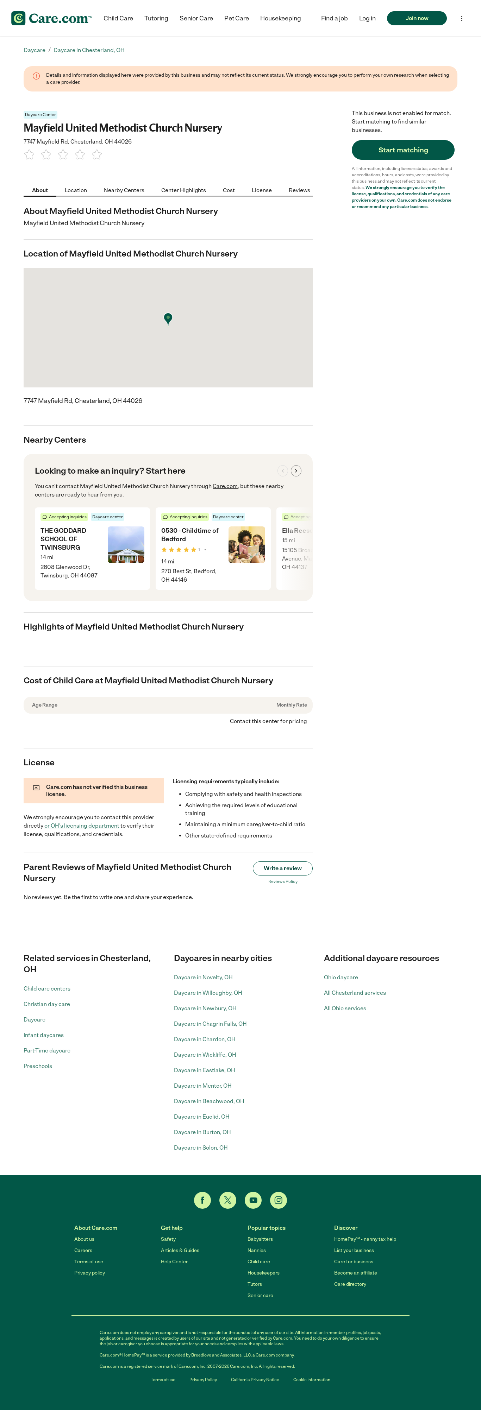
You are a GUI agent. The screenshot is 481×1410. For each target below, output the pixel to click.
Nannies (257, 1250)
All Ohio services (345, 1008)
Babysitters (260, 1239)
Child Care (118, 18)
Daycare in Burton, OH (202, 1132)
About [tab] (40, 189)
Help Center (174, 1262)
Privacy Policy (203, 1379)
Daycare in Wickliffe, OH (205, 1054)
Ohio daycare (341, 977)
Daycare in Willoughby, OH (208, 992)
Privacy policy (89, 1273)
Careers (83, 1250)
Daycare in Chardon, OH (205, 1039)
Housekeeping (280, 18)
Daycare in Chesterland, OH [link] (89, 50)
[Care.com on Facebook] (202, 1200)
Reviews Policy (283, 881)
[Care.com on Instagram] (278, 1200)
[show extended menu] (462, 18)
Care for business (353, 1262)
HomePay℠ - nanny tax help (365, 1239)
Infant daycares (44, 1035)
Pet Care (236, 18)
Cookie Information (311, 1379)
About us (84, 1239)
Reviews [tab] (299, 189)
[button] (367, 18)
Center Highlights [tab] (183, 189)
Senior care (260, 1295)
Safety (168, 1239)
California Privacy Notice (255, 1379)
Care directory (350, 1284)
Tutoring (156, 18)
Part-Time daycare (47, 1050)
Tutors (255, 1284)
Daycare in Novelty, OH (203, 977)
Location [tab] (76, 189)
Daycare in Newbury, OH (205, 1008)
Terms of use (88, 1262)
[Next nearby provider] (296, 470)
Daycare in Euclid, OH (202, 1116)
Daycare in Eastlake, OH (204, 1070)
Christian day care (47, 1004)
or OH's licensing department (81, 825)
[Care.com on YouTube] (253, 1200)
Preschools (38, 1066)
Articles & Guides (180, 1250)
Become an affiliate (355, 1273)
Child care (259, 1262)
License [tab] (262, 189)
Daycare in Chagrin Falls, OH (210, 1023)
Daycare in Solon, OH (201, 1147)
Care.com (225, 486)
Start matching (403, 150)
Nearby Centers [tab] (124, 189)
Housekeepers (264, 1273)
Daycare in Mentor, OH (203, 1085)
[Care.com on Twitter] (227, 1200)
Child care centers (47, 988)
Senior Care (196, 18)
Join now (417, 18)
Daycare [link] (34, 50)
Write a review (283, 868)
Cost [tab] (229, 189)
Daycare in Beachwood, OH (209, 1101)
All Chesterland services (355, 992)
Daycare (34, 1019)
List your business (354, 1250)
